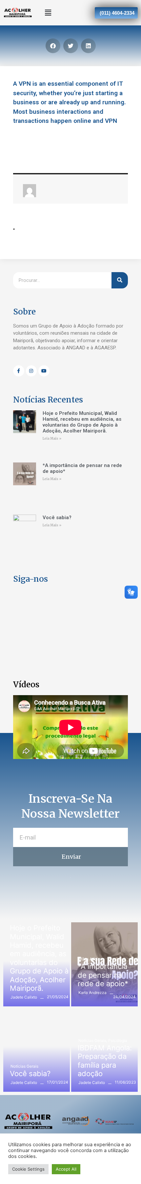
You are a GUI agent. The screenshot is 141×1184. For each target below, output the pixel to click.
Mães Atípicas (91, 959)
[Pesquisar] (119, 280)
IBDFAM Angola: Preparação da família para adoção (105, 1061)
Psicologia (117, 1040)
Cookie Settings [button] (28, 1169)
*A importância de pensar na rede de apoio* (103, 975)
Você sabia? (57, 517)
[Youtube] (44, 370)
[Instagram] (31, 370)
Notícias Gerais (24, 1066)
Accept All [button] (66, 1169)
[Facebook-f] (18, 370)
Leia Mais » (52, 438)
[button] (48, 13)
